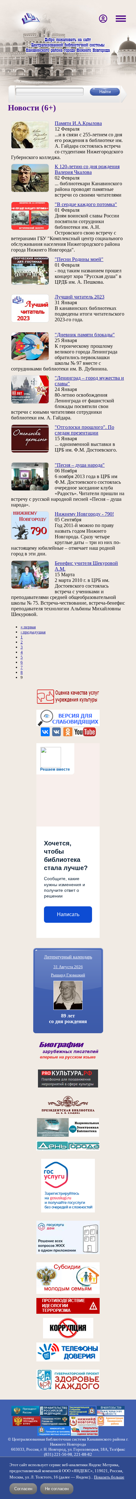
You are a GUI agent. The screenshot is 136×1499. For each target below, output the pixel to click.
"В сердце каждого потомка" (86, 204)
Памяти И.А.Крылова (78, 123)
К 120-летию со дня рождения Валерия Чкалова (87, 169)
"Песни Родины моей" (79, 259)
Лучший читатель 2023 (79, 296)
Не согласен (57, 1488)
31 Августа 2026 (68, 966)
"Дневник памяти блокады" (85, 334)
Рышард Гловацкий (68, 975)
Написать (68, 914)
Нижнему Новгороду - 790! (84, 514)
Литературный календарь (68, 957)
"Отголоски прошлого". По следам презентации (84, 429)
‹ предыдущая (33, 632)
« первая (28, 627)
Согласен (23, 1488)
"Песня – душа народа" (80, 465)
